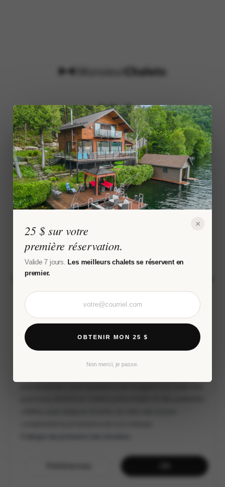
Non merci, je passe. (112, 364)
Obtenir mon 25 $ (112, 337)
